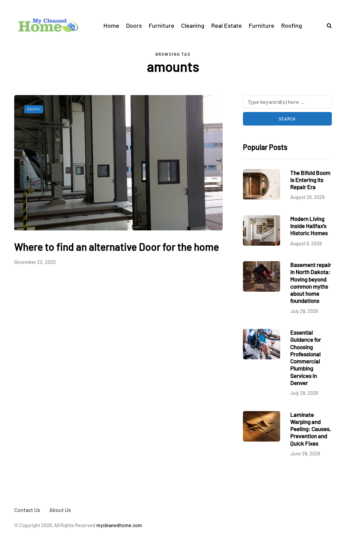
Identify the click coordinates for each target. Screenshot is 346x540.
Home (111, 25)
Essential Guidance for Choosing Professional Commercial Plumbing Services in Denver (305, 357)
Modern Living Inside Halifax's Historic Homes (309, 226)
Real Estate (226, 25)
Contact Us (27, 510)
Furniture (161, 25)
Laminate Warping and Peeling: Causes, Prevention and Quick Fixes (310, 429)
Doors (134, 25)
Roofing (291, 25)
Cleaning (192, 25)
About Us (60, 510)
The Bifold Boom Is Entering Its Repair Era (310, 179)
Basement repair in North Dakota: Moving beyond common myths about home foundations (310, 282)
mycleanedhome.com (119, 525)
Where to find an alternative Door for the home (116, 247)
